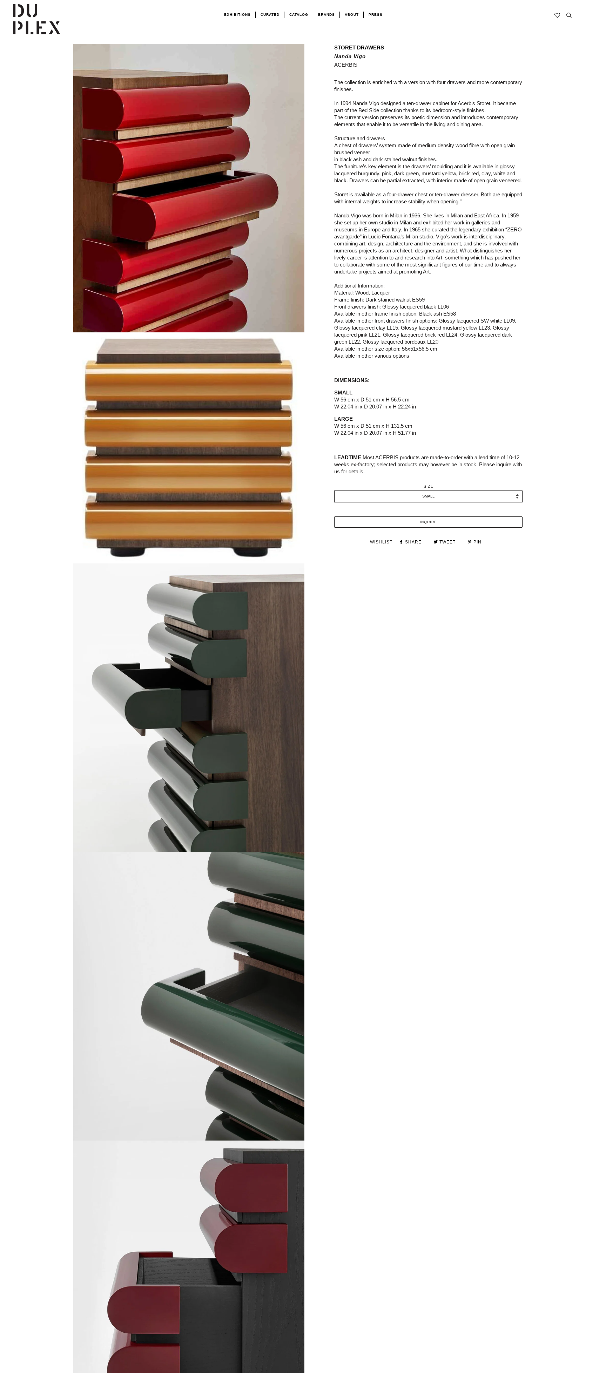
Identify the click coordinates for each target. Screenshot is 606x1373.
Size (428, 486)
